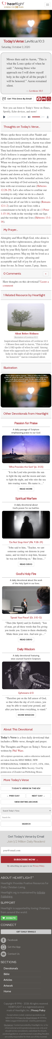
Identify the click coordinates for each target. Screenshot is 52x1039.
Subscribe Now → (26, 859)
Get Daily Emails (26, 931)
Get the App (14, 946)
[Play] (4, 117)
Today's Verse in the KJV (26, 788)
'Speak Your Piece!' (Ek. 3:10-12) (26, 617)
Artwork (8, 985)
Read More (26, 489)
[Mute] (29, 117)
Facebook (13, 939)
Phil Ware (17, 750)
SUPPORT (8, 903)
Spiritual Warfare (26, 498)
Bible (6, 974)
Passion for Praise (26, 423)
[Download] (47, 117)
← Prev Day (13, 796)
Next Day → (38, 796)
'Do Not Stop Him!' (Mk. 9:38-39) (26, 542)
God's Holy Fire (26, 574)
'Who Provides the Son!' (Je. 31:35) (26, 466)
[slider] (13, 117)
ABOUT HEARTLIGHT (17, 878)
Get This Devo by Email (19, 98)
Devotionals (11, 968)
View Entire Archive (26, 802)
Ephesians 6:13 (26, 692)
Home (7, 991)
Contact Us (14, 953)
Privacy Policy (38, 866)
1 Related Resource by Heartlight (24, 295)
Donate (9, 918)
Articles (8, 979)
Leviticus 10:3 (36, 90)
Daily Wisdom (26, 649)
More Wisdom (26, 715)
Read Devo (26, 564)
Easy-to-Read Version (27, 1018)
